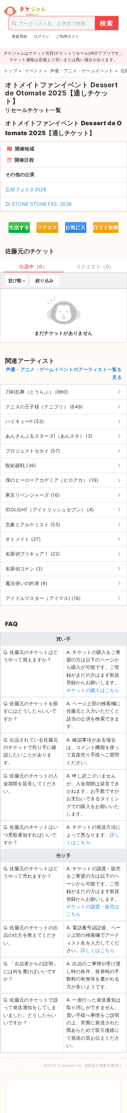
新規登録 (19, 36)
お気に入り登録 (75, 228)
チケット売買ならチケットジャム (24, 11)
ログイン (41, 36)
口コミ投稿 (106, 227)
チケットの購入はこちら (93, 690)
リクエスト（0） (95, 266)
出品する (19, 227)
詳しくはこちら (97, 950)
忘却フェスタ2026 (25, 189)
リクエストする (47, 228)
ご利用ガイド (67, 36)
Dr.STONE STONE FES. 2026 (38, 204)
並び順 (14, 280)
